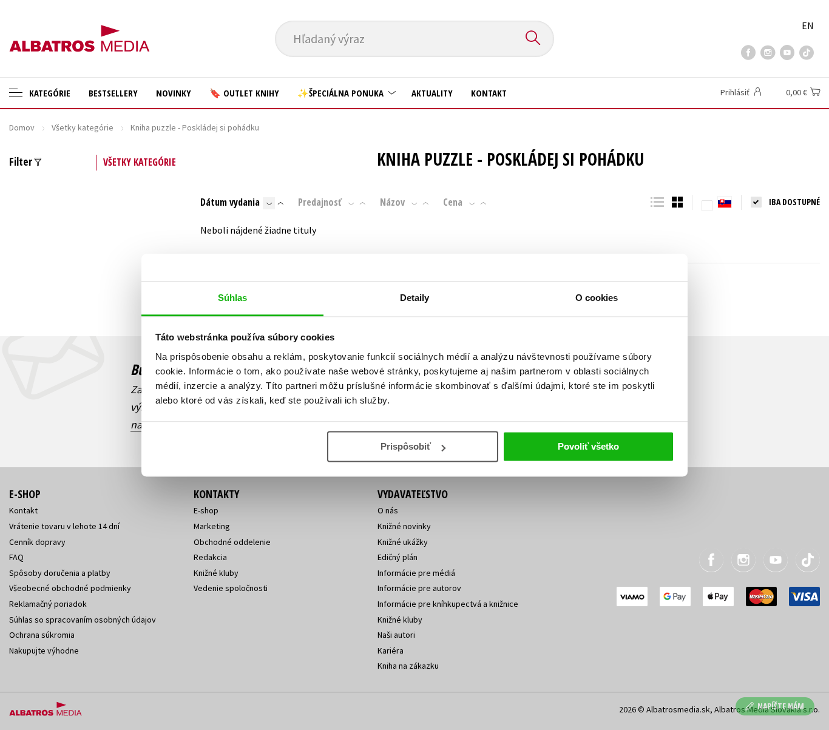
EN (808, 25)
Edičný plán (397, 557)
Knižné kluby (216, 572)
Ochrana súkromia (42, 634)
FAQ (16, 557)
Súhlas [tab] (233, 297)
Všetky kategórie (82, 127)
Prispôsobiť (406, 446)
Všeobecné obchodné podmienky (70, 588)
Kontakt (489, 93)
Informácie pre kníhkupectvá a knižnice (447, 603)
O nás (387, 510)
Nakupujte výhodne (44, 650)
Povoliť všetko (588, 446)
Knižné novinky (404, 526)
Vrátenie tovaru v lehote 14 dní (64, 526)
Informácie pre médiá (416, 572)
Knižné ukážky (402, 541)
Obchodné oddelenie (232, 541)
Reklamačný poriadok (48, 603)
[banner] (79, 28)
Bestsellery (113, 93)
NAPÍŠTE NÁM (780, 706)
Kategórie (48, 93)
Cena (452, 202)
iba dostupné (794, 202)
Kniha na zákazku (408, 665)
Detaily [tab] (415, 297)
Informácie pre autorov (419, 588)
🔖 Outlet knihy (244, 93)
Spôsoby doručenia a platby (59, 572)
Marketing (212, 526)
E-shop (206, 510)
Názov (392, 202)
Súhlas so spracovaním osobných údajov (82, 619)
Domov (22, 127)
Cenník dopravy (37, 541)
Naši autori (396, 634)
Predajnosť (320, 202)
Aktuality (432, 93)
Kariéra (390, 650)
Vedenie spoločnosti (231, 588)
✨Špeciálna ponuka (341, 93)
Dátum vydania (230, 202)
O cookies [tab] (596, 297)
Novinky (173, 93)
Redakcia (210, 557)
